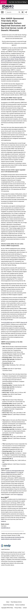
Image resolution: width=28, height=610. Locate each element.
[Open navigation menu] (2, 12)
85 (12, 176)
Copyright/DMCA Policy (7, 607)
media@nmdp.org (5, 527)
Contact (25, 607)
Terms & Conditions (20, 604)
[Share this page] (26, 12)
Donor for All (24, 322)
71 (12, 434)
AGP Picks (3, 2)
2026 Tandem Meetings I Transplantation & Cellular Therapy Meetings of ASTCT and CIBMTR (13, 58)
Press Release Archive (16, 602)
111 (18, 256)
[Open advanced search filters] (22, 12)
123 (12, 390)
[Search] (19, 12)
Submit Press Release (8, 604)
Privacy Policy (17, 607)
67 (4, 106)
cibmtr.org (20, 494)
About (7, 602)
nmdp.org (3, 521)
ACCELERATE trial (7, 322)
